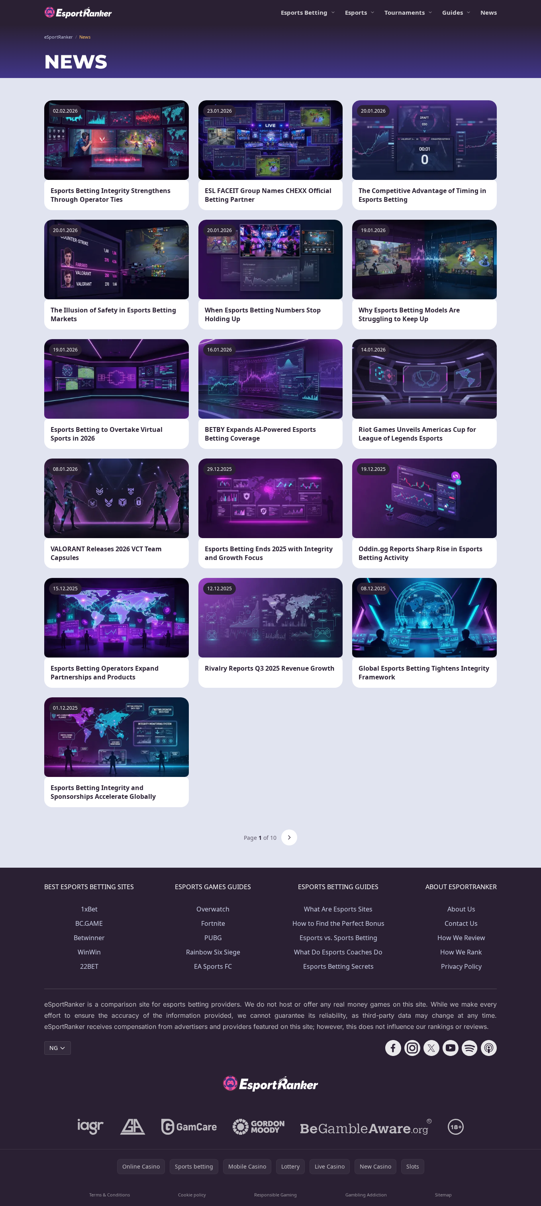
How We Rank (461, 952)
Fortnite (213, 923)
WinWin (89, 952)
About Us (461, 909)
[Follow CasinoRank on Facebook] (393, 1048)
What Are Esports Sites (338, 909)
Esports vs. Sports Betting (338, 937)
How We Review (461, 937)
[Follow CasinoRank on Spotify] (470, 1048)
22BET (89, 966)
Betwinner (89, 937)
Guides (452, 12)
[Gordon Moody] (258, 1127)
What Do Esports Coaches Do (338, 952)
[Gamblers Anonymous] (132, 1127)
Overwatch (212, 909)
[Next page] (289, 837)
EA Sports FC (213, 966)
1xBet (89, 909)
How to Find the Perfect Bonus (338, 923)
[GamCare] (189, 1127)
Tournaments (404, 12)
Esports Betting (304, 12)
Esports (356, 12)
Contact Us (461, 923)
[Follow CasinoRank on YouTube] (451, 1048)
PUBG (213, 937)
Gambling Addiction (366, 1195)
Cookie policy (192, 1195)
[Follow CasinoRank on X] (431, 1048)
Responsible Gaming (275, 1195)
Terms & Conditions (109, 1195)
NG (53, 1048)
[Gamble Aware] (366, 1127)
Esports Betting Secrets (338, 966)
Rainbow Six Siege (213, 952)
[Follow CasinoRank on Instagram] (412, 1048)
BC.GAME (89, 923)
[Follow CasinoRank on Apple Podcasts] (489, 1048)
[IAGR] (91, 1127)
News (488, 12)
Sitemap (443, 1195)
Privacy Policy (461, 966)
